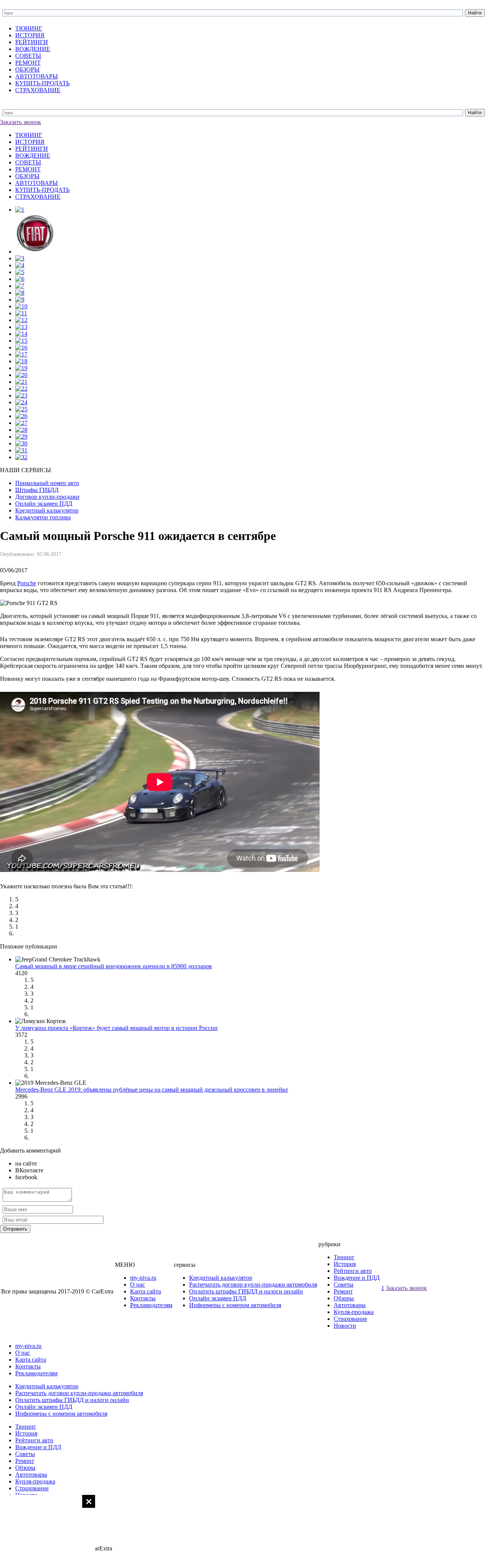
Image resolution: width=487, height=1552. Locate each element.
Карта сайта (145, 1291)
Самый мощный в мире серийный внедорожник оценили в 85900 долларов (113, 966)
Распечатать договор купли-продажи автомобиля (253, 1284)
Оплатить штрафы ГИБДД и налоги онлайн (246, 1291)
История (345, 1264)
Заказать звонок (20, 122)
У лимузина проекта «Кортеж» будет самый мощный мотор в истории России (116, 1028)
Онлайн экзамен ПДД (217, 1298)
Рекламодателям (151, 1305)
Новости (345, 1325)
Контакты (143, 1298)
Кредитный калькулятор (220, 1277)
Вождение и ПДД (357, 1277)
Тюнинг (344, 1257)
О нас (137, 1284)
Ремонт (343, 1291)
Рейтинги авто (353, 1271)
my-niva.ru (143, 1277)
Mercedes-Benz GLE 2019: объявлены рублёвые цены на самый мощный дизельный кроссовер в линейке (151, 1089)
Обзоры (344, 1298)
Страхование (350, 1319)
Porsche (26, 583)
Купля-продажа (354, 1312)
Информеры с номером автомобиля (235, 1305)
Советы (343, 1284)
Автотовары (350, 1305)
